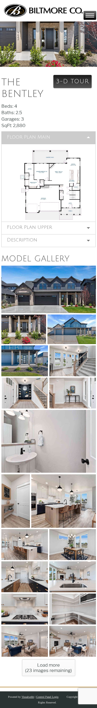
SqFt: (7, 125)
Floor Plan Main (28, 137)
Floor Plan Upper (29, 227)
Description (22, 240)
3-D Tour (72, 81)
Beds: (7, 106)
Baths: (8, 112)
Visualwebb (28, 696)
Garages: (11, 119)
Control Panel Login (47, 696)
